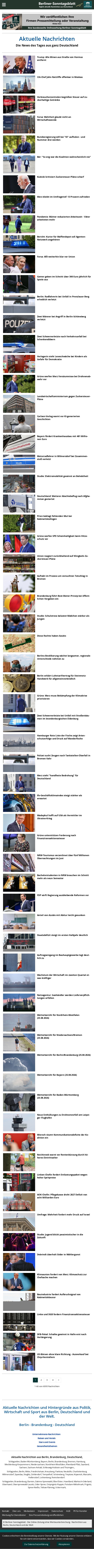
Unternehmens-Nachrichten (46, 1434)
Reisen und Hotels (46, 1438)
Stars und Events (47, 1442)
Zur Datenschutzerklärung (36, 1544)
